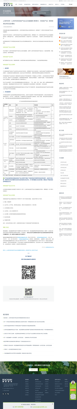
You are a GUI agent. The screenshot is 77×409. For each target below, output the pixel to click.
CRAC (46, 390)
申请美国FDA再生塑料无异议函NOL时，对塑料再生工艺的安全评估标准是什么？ (65, 139)
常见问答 (46, 386)
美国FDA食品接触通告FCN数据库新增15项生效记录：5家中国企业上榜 (66, 49)
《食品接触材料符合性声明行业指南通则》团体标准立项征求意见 (18, 353)
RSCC (56, 394)
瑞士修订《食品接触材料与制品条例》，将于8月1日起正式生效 (66, 56)
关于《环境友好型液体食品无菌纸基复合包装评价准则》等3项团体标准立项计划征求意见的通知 (24, 321)
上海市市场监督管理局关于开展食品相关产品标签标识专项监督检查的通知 (19, 325)
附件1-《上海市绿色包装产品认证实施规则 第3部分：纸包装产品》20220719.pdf (20, 250)
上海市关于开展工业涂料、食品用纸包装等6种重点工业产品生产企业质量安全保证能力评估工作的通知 (26, 333)
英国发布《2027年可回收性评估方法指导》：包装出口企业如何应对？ (66, 63)
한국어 (72, 0)
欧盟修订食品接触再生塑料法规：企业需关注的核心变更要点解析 (65, 107)
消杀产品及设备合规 (64, 175)
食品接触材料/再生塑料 (64, 178)
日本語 (69, 0)
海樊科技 (66, 381)
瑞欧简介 (27, 381)
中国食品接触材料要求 (7, 26)
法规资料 (46, 383)
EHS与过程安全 (63, 183)
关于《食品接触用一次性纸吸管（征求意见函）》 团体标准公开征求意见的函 (20, 337)
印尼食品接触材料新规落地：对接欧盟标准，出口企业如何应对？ (66, 52)
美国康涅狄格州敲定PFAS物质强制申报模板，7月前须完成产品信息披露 (66, 60)
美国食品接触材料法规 (22, 237)
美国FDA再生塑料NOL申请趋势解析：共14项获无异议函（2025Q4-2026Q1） (66, 45)
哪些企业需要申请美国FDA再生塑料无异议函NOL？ (65, 135)
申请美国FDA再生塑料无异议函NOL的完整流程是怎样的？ (65, 147)
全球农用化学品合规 (64, 164)
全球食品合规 (63, 170)
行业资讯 (7, 13)
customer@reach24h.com (40, 407)
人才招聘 (27, 392)
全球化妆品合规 (63, 167)
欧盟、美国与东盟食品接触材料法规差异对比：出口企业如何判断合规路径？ (66, 41)
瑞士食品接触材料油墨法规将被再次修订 (65, 96)
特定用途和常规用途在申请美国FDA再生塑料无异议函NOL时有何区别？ (65, 150)
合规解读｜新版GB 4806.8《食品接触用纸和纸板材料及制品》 (65, 88)
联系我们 (27, 394)
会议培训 (46, 388)
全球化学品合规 (63, 162)
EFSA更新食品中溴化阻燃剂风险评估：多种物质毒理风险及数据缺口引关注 (65, 198)
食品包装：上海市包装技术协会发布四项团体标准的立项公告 (17, 317)
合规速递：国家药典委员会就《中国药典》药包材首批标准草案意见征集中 (65, 100)
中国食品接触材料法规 (24, 239)
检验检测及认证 (63, 186)
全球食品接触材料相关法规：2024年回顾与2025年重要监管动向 (65, 119)
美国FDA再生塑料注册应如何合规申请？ (65, 115)
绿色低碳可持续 (63, 180)
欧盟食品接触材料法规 (42, 237)
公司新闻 (27, 390)
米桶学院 (46, 392)
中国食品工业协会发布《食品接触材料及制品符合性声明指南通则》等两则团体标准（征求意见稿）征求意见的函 (28, 345)
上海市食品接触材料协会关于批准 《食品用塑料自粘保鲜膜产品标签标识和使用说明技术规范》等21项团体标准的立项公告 (29, 329)
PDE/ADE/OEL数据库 (59, 388)
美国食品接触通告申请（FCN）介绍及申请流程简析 (65, 92)
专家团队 (27, 383)
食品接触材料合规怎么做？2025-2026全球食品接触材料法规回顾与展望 (65, 111)
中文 (61, 0)
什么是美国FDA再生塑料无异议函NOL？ (65, 143)
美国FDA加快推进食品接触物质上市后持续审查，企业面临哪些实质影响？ (66, 38)
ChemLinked (57, 381)
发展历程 (27, 386)
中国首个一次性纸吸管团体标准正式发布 (12, 349)
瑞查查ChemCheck (58, 383)
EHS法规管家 (57, 386)
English (65, 0)
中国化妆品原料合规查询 (59, 390)
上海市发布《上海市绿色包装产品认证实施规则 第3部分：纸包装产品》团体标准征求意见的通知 (65, 104)
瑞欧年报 (27, 388)
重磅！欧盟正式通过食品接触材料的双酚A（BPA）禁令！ (65, 123)
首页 (16, 4)
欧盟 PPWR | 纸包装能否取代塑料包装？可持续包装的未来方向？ (17, 341)
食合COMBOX (57, 392)
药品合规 (62, 172)
